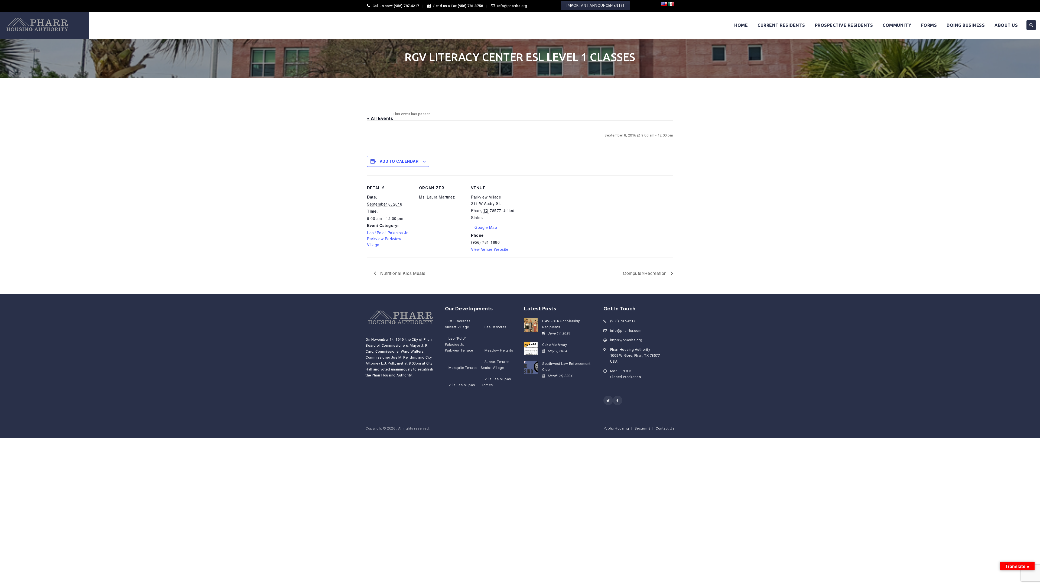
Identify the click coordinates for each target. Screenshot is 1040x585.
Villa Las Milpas (461, 385)
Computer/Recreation (645, 273)
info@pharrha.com (626, 331)
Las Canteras (495, 327)
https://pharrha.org (626, 340)
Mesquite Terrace (462, 368)
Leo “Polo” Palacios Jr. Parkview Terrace (459, 344)
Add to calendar (399, 161)
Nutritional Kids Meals (402, 273)
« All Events (380, 118)
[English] (664, 4)
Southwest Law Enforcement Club (566, 367)
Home (741, 25)
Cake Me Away (554, 345)
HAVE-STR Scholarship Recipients (561, 324)
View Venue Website (489, 249)
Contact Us (665, 428)
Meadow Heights (499, 350)
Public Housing (616, 428)
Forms (929, 25)
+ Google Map (484, 227)
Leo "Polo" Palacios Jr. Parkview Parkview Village (388, 238)
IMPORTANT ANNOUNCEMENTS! (595, 5)
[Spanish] (671, 4)
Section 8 (643, 428)
